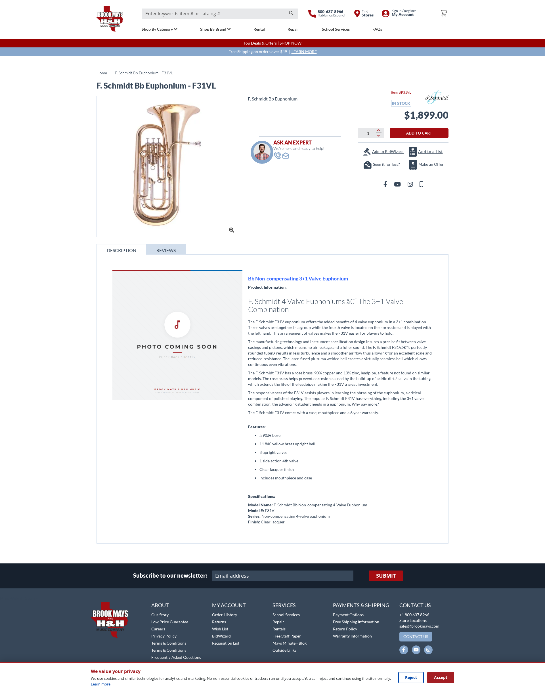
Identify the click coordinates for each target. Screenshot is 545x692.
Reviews (166, 250)
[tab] (121, 249)
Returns (219, 621)
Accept (440, 677)
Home (102, 72)
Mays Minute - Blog (289, 643)
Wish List (220, 628)
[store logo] (110, 19)
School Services (286, 614)
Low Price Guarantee (169, 621)
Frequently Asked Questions (176, 657)
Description (121, 250)
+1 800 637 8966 (414, 614)
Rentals (279, 628)
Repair (278, 621)
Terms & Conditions (168, 643)
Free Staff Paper (286, 636)
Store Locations (413, 620)
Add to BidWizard (388, 151)
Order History (224, 614)
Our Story (160, 614)
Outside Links (284, 650)
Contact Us (415, 605)
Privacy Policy (164, 636)
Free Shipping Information (356, 621)
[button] (19, 598)
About (160, 605)
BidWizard (221, 636)
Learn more (100, 684)
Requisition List (225, 643)
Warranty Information (352, 636)
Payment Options (348, 614)
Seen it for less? (386, 164)
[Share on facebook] (385, 184)
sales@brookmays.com (419, 626)
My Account (229, 605)
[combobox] (220, 14)
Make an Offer (431, 164)
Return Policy (345, 628)
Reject (411, 677)
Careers (158, 628)
